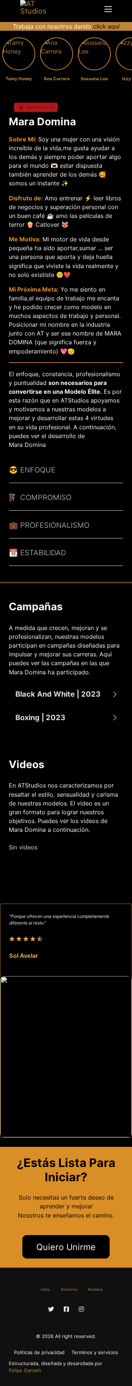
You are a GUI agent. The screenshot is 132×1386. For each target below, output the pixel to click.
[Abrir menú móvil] (108, 9)
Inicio (45, 1289)
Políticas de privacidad (39, 1352)
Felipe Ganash (25, 1370)
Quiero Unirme (66, 1247)
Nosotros (69, 1289)
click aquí (106, 26)
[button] (66, 694)
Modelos (95, 1289)
